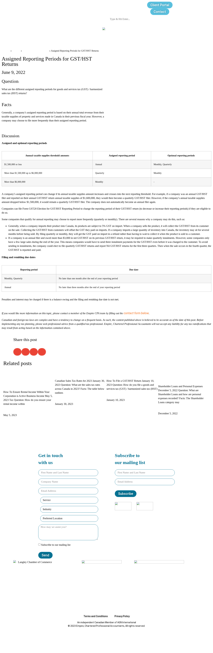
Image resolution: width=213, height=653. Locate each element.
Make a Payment (190, 40)
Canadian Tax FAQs (36, 50)
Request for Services (159, 40)
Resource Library (126, 40)
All (22, 640)
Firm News (103, 647)
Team (30, 40)
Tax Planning (184, 640)
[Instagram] (139, 517)
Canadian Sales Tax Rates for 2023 (78, 374)
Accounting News (157, 640)
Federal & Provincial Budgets (70, 647)
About (15, 40)
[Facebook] (129, 517)
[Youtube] (161, 517)
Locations (102, 40)
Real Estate (124, 647)
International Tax (150, 647)
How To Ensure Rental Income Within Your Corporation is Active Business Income (28, 379)
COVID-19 (131, 640)
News (68, 40)
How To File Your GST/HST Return (129, 374)
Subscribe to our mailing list (55, 544)
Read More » (11, 411)
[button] (17, 352)
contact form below (136, 313)
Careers (83, 40)
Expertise (46, 40)
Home (6, 50)
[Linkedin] (150, 517)
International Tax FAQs (78, 640)
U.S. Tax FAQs (109, 640)
